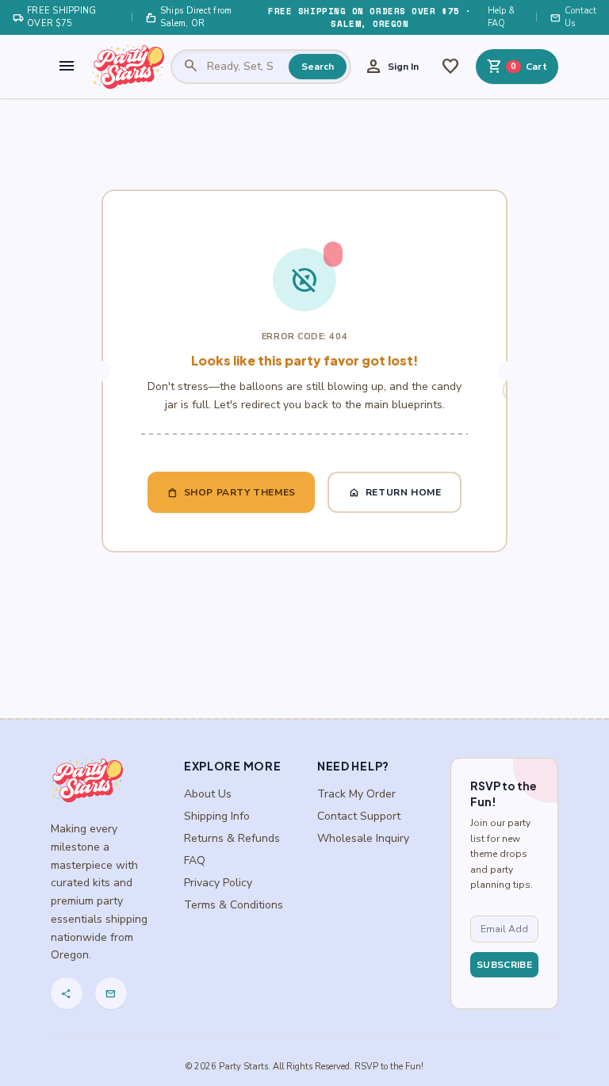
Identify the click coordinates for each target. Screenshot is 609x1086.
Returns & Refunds (232, 838)
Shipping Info (217, 816)
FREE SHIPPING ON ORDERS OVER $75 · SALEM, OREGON (370, 17)
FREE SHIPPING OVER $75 (55, 17)
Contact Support (358, 816)
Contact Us (573, 17)
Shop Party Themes (231, 492)
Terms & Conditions (233, 904)
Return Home (395, 492)
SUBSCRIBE (504, 964)
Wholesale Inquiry (363, 838)
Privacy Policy (218, 882)
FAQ (194, 860)
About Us (208, 793)
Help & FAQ (501, 17)
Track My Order (356, 793)
